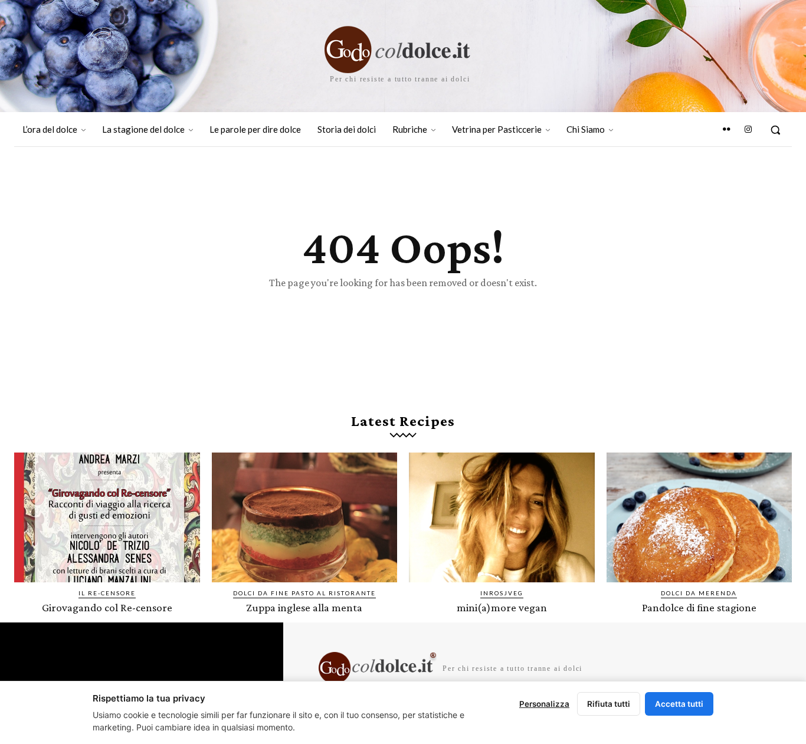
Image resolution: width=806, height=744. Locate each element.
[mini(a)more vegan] (502, 517)
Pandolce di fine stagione (699, 607)
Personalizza (544, 704)
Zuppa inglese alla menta (304, 607)
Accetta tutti (679, 704)
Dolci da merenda (699, 592)
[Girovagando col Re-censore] (107, 517)
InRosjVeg (501, 592)
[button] (775, 129)
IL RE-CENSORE (107, 592)
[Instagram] (748, 129)
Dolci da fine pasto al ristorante (304, 592)
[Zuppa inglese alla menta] (305, 517)
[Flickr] (726, 129)
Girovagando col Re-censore (107, 607)
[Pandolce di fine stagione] (699, 517)
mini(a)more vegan (502, 607)
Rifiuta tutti (608, 704)
